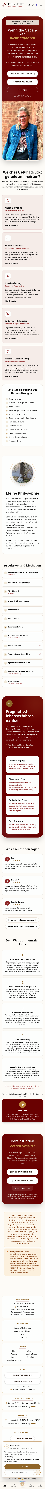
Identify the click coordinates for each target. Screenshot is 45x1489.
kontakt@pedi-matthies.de (24, 1389)
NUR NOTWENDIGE (19, 1472)
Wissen (14, 1357)
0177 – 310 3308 (24, 1188)
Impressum (22, 1337)
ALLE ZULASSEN (22, 1466)
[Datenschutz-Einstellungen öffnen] (38, 1472)
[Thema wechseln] (36, 5)
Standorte (31, 1357)
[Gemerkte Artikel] (33, 5)
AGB (22, 1334)
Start (14, 1351)
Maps (33, 1406)
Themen (14, 1354)
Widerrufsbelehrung (22, 1328)
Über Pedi (31, 1351)
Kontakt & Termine (14, 1360)
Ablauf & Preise (31, 1354)
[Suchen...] (29, 5)
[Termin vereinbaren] (22, 1483)
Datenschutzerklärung (23, 1331)
